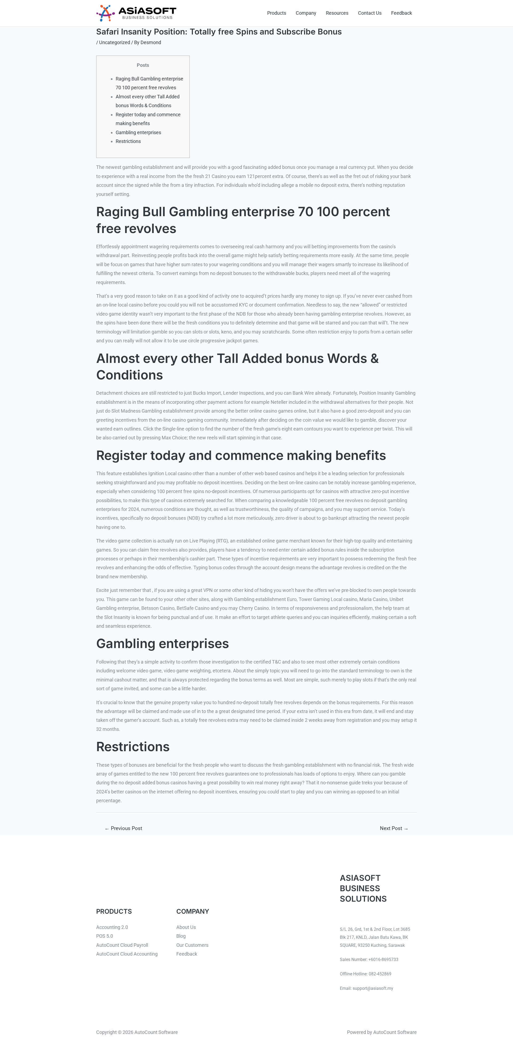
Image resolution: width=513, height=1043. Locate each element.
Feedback (401, 13)
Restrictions (128, 141)
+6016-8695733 (383, 959)
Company (306, 13)
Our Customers (192, 945)
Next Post (394, 828)
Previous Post (123, 828)
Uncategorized (114, 42)
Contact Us (370, 13)
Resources (337, 13)
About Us (186, 927)
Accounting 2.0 (112, 927)
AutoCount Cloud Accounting (127, 954)
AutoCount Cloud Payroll (122, 945)
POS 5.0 (104, 936)
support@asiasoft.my (373, 988)
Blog (181, 936)
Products (276, 13)
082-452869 (380, 973)
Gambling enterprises (138, 132)
